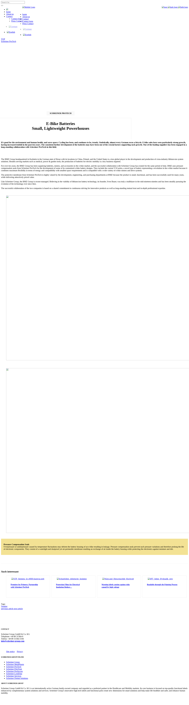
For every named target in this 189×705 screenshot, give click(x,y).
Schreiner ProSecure (14, 671)
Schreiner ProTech (8, 41)
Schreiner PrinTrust (14, 669)
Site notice (10, 651)
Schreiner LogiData (14, 674)
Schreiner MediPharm (15, 664)
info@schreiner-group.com (12, 641)
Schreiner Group (13, 662)
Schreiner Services (13, 676)
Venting (4, 606)
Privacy (20, 651)
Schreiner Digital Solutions (17, 678)
